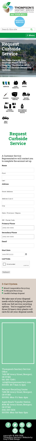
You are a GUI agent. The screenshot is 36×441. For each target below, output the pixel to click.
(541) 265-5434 (8, 409)
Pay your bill (18, 14)
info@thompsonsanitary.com (16, 382)
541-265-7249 (8, 379)
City (3, 206)
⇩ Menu (30, 35)
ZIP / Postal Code (8, 220)
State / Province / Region (11, 213)
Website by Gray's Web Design (18, 438)
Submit (6, 272)
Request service (19, 21)
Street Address (7, 191)
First (4, 173)
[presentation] (16, 264)
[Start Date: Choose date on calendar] (26, 254)
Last (3, 180)
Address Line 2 (7, 199)
